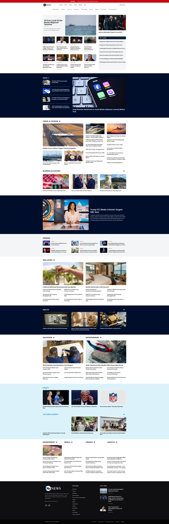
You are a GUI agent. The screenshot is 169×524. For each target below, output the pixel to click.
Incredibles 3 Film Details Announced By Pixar (113, 373)
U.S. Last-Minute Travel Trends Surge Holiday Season (115, 153)
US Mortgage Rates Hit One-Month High (73, 295)
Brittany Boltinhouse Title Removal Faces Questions (116, 378)
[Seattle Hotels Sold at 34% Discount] (106, 273)
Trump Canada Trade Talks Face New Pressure (89, 66)
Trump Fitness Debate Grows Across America (58, 244)
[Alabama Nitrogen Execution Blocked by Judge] (56, 319)
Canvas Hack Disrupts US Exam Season (72, 368)
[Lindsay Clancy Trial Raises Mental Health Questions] (63, 57)
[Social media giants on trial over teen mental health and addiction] (46, 107)
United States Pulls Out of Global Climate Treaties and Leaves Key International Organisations (88, 251)
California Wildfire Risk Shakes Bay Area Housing (52, 290)
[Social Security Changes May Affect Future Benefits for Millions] (116, 450)
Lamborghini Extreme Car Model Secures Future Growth (112, 48)
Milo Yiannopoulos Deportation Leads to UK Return (62, 48)
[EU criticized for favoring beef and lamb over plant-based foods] (75, 243)
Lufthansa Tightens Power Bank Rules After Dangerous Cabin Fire (94, 140)
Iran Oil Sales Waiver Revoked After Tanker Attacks (73, 471)
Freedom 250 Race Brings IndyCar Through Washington (54, 433)
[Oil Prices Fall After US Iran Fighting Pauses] (56, 181)
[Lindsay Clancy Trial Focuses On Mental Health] (76, 57)
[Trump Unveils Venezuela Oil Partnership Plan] (90, 40)
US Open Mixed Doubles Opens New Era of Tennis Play (56, 407)
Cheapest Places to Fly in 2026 (114, 144)
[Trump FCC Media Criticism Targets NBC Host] (66, 214)
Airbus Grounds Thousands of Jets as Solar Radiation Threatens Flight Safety (116, 158)
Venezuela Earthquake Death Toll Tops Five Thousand (73, 458)
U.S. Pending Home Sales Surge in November (73, 300)
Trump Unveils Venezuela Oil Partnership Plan (88, 48)
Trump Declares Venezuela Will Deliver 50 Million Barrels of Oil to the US (117, 251)
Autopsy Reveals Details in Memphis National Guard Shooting (75, 48)
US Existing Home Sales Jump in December (51, 300)
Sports (91, 9)
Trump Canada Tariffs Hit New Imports (81, 190)
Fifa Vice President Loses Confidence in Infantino (84, 406)
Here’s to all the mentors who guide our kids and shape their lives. (116, 462)
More (85, 4)
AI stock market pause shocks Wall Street (95, 458)
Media (73, 501)
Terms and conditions (109, 521)
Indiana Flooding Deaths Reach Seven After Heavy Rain (51, 471)
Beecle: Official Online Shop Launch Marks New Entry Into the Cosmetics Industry (83, 329)
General (61, 4)
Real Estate (74, 508)
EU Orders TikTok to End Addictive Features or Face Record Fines (61, 98)
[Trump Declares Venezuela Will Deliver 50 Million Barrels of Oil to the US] (103, 250)
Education (103, 9)
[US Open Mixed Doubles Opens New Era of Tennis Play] (56, 397)
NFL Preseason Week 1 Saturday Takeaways (111, 406)
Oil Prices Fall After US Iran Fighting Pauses (54, 190)
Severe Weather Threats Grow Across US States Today (50, 467)
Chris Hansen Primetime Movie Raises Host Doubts (115, 368)
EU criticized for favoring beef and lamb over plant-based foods (89, 244)
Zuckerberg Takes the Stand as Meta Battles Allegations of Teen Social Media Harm (116, 244)
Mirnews (57, 521)
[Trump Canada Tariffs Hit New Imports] (84, 181)
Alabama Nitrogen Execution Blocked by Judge (55, 328)
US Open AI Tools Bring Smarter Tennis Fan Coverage (111, 45)
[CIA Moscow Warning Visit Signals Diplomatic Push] (49, 57)
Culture (74, 491)
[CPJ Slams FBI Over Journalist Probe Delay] (46, 82)
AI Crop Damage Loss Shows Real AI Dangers (111, 58)
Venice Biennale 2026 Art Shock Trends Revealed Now (112, 433)
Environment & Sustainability (78, 497)
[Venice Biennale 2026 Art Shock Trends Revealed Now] (113, 424)
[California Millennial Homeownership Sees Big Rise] (63, 273)
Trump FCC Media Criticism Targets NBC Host (106, 210)
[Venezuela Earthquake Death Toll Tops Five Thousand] (73, 450)
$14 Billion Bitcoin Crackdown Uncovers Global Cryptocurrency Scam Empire (94, 471)
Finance (70, 4)
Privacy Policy (101, 521)
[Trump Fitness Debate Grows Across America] (46, 243)
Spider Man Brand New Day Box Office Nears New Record (104, 365)
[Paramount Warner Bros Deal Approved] (113, 181)
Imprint (122, 521)
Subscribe (122, 4)
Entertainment (112, 9)
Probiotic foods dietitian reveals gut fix (110, 328)
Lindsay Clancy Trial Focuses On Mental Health (75, 66)
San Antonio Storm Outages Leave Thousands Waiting (52, 462)
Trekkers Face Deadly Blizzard (114, 162)
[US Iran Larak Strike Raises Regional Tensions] (80, 25)
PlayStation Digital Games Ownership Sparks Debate (111, 41)
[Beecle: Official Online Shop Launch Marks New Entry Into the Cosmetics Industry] (84, 319)
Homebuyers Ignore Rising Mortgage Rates (50, 295)
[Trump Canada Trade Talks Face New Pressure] (90, 57)
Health (97, 9)
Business (76, 9)
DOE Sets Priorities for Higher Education (50, 378)
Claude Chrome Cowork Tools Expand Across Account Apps (111, 52)
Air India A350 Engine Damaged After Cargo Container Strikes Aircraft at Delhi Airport (94, 145)
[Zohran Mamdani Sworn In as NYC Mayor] (112, 22)
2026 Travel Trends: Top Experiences (95, 149)
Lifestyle (80, 4)
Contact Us (94, 521)
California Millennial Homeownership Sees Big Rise (59, 287)
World (65, 4)
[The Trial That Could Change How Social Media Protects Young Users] (46, 90)
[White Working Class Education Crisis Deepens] (63, 351)
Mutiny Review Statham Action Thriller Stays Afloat (94, 368)
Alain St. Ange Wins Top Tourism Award (72, 163)
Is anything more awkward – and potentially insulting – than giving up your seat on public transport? (116, 467)
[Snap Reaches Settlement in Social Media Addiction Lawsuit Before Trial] (99, 92)
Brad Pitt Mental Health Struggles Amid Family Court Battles (95, 378)
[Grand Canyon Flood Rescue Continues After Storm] (52, 450)
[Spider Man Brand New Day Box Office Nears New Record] (106, 351)
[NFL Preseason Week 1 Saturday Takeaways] (113, 397)
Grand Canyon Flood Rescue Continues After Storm (50, 458)
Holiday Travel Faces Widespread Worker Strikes (94, 161)
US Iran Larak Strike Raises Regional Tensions (87, 1)
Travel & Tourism (76, 514)
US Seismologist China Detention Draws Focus (73, 462)
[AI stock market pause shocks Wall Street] (95, 450)
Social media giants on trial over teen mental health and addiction (61, 107)
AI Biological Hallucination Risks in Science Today (113, 62)
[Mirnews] (49, 5)
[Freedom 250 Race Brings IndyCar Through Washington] (56, 424)
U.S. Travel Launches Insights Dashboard (114, 148)
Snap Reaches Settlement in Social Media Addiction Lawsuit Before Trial (99, 110)
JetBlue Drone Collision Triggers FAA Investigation (59, 148)
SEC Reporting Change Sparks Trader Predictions (93, 462)
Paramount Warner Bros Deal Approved (110, 190)
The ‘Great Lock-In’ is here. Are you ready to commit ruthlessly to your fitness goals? (116, 471)
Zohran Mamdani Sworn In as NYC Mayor (110, 32)
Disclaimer (117, 521)
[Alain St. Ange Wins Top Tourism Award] (73, 155)
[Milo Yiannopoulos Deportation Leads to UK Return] (63, 40)
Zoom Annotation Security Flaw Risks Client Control (111, 55)
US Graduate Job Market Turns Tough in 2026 (51, 368)
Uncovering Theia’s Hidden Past (72, 372)
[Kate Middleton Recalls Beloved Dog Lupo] (84, 424)
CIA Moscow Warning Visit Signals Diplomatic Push (48, 66)
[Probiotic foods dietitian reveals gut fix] (113, 319)
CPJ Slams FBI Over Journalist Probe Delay (59, 81)
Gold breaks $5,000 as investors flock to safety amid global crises (94, 467)
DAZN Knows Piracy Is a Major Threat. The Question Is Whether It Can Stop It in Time (49, 48)
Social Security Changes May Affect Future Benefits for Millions (116, 458)
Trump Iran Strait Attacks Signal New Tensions (72, 467)
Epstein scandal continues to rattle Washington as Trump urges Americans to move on (58, 251)
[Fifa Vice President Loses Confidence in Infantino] (84, 397)
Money (75, 4)
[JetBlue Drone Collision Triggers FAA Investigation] (63, 134)
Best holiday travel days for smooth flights (95, 157)
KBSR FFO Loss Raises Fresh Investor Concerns (71, 290)
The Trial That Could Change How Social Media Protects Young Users (61, 90)
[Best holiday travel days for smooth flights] (116, 128)
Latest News (56, 9)
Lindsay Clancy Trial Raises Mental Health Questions (62, 66)
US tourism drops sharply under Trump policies (51, 163)
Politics (63, 9)
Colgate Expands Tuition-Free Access (73, 377)
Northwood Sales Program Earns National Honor (51, 373)
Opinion (69, 9)
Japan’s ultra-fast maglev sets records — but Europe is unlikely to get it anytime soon (95, 136)
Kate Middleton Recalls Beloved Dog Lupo (82, 433)
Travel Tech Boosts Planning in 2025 (95, 153)
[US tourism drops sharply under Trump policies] (52, 155)
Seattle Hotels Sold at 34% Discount (97, 287)
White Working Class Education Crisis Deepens (58, 365)
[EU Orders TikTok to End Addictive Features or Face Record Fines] (46, 99)
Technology (84, 9)
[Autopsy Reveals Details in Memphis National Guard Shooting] (76, 40)
